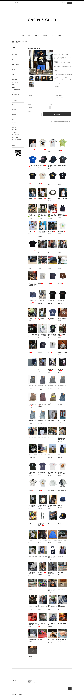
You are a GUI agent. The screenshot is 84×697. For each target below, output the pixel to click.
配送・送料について (30, 681)
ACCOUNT (63, 2)
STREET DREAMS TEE (62, 318)
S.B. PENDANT (31, 656)
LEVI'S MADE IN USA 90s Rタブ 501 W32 (42, 386)
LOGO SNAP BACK (61, 250)
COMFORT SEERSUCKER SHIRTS (62, 351)
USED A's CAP (61, 522)
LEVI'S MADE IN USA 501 (32, 421)
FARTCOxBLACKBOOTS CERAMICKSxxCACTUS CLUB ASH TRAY (62, 438)
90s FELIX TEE (41, 149)
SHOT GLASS (60, 572)
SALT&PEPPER (41, 589)
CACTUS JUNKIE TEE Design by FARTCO (42, 335)
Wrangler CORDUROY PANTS (52, 403)
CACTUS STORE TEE (42, 250)
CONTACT (60, 35)
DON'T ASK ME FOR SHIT (52, 351)
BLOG (53, 35)
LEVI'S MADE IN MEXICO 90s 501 (51, 573)
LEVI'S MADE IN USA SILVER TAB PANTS (42, 403)
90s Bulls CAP (41, 165)
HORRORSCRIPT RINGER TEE (31, 573)
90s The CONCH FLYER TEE (31, 473)
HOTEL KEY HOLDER (62, 623)
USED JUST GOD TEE (62, 182)
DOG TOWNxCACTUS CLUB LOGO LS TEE (52, 489)
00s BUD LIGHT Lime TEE (62, 149)
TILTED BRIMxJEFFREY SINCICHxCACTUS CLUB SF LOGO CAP (42, 233)
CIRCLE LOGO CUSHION (31, 522)
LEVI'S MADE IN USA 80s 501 (52, 386)
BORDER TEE (50, 231)
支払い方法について (30, 680)
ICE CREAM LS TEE (32, 437)
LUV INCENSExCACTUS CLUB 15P (61, 607)
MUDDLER (30, 589)
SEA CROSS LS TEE (32, 540)
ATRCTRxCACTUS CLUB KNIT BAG (51, 557)
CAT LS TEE (60, 556)
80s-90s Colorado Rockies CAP (52, 166)
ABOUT (29, 35)
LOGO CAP (60, 505)
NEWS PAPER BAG (61, 589)
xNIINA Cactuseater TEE (62, 335)
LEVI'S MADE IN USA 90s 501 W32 (32, 386)
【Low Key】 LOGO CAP (42, 455)
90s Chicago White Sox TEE (32, 489)
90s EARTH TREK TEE (52, 182)
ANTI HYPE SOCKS (61, 420)
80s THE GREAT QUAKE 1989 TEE (61, 473)
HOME (23, 35)
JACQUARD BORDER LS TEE (42, 506)
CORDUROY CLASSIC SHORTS (62, 282)
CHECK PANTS (31, 368)
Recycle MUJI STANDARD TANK (61, 215)
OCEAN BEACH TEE (42, 318)
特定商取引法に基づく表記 (67, 121)
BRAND (36, 35)
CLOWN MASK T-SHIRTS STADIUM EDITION (41, 302)
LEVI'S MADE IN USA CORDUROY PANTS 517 (32, 404)
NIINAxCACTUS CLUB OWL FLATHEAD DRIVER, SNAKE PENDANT (42, 523)
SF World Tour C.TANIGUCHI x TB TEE (52, 369)
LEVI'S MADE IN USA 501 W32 (62, 403)
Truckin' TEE (30, 231)
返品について (60, 121)
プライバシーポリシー (31, 683)
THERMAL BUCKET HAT (42, 624)
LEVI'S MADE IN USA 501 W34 (42, 421)
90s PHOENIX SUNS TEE (32, 182)
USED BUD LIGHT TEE (32, 165)
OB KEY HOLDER (31, 318)
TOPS (17, 42)
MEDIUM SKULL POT (62, 639)
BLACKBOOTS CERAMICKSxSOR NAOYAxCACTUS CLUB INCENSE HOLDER (32, 283)
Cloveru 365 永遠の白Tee (42, 282)
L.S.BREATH (50, 198)
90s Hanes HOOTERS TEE (42, 182)
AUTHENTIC (50, 437)
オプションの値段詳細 (53, 121)
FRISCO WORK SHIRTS (41, 369)
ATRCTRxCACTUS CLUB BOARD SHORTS (32, 215)
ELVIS (39, 351)
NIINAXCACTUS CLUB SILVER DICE (32, 624)
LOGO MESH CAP (51, 522)
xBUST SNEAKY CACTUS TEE (51, 421)
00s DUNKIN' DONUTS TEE (52, 473)
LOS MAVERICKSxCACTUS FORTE (32, 607)
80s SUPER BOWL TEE (52, 149)
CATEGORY (45, 35)
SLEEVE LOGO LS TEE (42, 540)
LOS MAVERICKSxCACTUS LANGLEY (42, 607)
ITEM (70, 2)
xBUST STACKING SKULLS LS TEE (31, 506)
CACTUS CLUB (18, 41)
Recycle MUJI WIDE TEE (52, 282)
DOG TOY (40, 639)
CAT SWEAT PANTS (32, 639)
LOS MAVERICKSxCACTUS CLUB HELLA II (52, 607)
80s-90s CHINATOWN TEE (42, 489)
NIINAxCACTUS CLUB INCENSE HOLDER (52, 640)
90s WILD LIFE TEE (62, 165)
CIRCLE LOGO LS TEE (32, 556)
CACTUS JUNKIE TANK (62, 198)
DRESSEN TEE (61, 231)
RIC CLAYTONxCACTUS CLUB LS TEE (52, 456)
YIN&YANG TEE (31, 198)
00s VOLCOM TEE (41, 472)
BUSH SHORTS (41, 572)
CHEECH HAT (30, 149)
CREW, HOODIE (25, 41)
